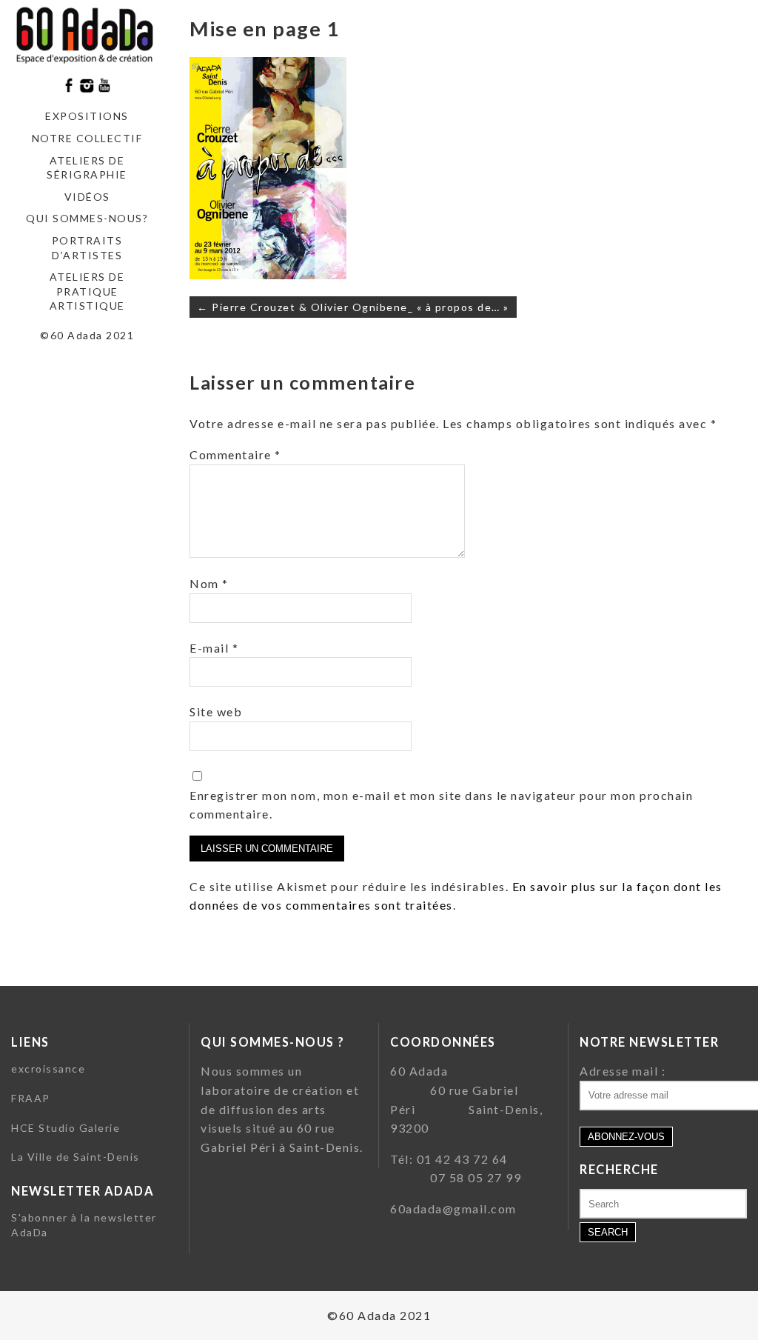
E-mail (214, 648)
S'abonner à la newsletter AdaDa (84, 1225)
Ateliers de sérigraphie (87, 167)
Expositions (87, 116)
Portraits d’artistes (87, 247)
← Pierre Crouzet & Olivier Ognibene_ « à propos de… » (353, 307)
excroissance (48, 1068)
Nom (209, 583)
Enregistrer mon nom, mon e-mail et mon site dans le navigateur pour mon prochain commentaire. (441, 804)
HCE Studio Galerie (65, 1127)
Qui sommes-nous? (87, 218)
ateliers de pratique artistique (87, 291)
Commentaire (235, 454)
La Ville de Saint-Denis (75, 1156)
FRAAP (30, 1098)
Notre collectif (87, 138)
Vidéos (87, 196)
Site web (216, 711)
